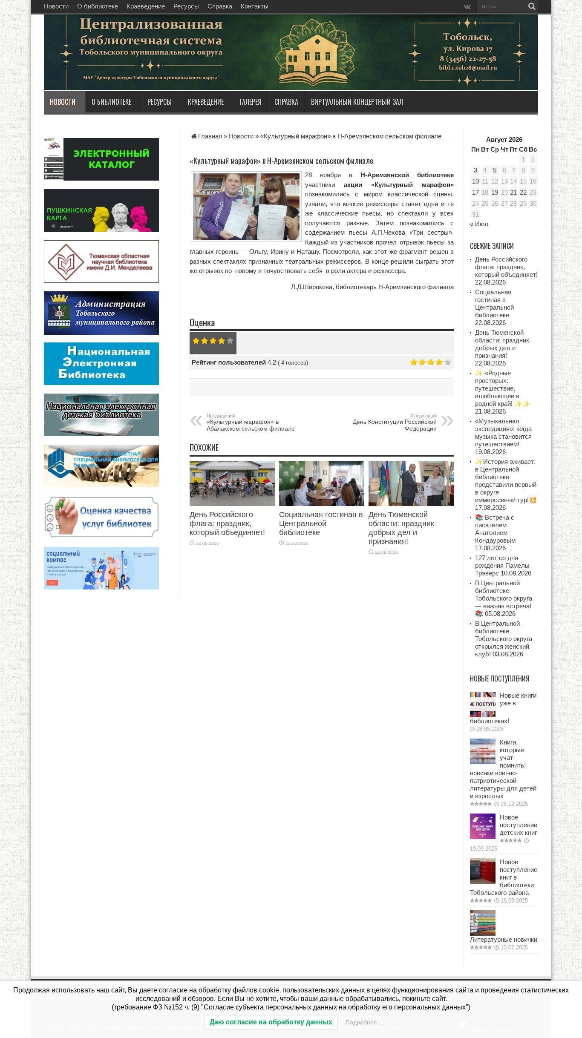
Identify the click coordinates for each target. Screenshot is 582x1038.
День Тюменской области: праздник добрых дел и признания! (401, 528)
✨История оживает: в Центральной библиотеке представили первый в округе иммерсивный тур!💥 (506, 480)
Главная (210, 136)
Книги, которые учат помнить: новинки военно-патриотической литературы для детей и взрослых (503, 769)
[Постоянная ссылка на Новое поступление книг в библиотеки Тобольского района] (483, 881)
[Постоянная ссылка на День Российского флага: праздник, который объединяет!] (232, 503)
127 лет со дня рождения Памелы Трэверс (502, 565)
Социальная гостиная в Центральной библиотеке (321, 523)
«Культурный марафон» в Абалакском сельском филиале (251, 422)
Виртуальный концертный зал (357, 102)
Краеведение (146, 6)
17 (475, 192)
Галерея (251, 102)
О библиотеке (97, 6)
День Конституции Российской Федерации (395, 422)
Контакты (254, 6)
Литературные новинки (503, 939)
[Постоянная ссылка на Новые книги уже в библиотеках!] (483, 715)
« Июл (479, 223)
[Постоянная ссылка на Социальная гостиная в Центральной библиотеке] (321, 503)
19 (494, 192)
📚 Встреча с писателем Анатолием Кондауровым (495, 529)
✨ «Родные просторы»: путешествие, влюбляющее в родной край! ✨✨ (502, 388)
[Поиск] (531, 6)
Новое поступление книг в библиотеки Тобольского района (503, 877)
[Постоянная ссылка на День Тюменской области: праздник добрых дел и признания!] (411, 503)
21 (513, 192)
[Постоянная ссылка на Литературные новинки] (483, 933)
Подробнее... (364, 1022)
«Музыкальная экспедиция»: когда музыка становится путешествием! (503, 432)
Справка (219, 6)
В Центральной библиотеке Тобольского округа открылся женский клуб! (503, 639)
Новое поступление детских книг (518, 825)
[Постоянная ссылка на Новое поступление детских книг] (483, 836)
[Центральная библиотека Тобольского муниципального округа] (146, 70)
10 (475, 181)
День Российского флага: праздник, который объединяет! (227, 523)
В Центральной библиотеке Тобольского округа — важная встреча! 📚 (503, 598)
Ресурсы (186, 6)
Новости (56, 6)
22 (523, 192)
